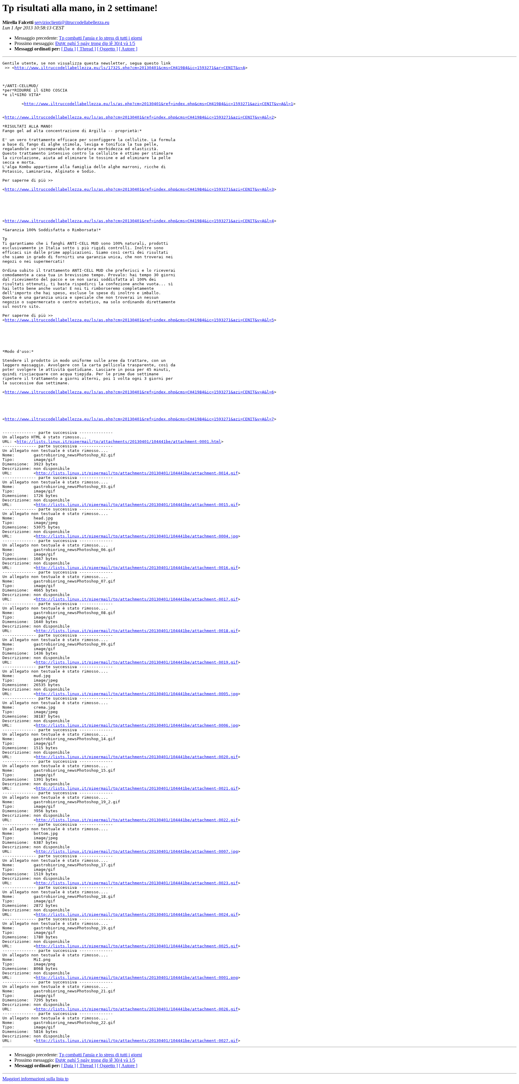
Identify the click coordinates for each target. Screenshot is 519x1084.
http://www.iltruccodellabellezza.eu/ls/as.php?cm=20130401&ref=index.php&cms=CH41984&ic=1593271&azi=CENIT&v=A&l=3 (139, 189)
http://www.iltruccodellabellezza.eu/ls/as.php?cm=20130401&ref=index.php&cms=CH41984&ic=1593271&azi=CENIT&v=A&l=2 (139, 117)
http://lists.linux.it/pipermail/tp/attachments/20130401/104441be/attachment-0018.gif (137, 630)
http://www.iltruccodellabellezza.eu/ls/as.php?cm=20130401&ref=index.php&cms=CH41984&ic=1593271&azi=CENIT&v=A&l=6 (139, 392)
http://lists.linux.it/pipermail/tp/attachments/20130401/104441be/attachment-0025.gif (137, 946)
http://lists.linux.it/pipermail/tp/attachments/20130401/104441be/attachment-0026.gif (137, 1009)
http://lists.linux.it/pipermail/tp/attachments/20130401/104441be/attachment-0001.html (119, 441)
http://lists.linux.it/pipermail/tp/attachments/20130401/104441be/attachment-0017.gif (137, 599)
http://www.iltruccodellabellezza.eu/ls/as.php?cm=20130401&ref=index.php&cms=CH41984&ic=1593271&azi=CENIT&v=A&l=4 (139, 221)
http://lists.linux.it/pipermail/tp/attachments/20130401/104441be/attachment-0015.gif (137, 504)
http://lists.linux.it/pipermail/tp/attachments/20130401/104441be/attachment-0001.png (137, 977)
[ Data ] (68, 48)
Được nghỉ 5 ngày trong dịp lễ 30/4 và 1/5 (95, 43)
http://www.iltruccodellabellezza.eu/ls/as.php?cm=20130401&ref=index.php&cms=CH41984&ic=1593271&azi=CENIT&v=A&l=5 (139, 320)
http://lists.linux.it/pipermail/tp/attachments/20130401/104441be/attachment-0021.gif (137, 788)
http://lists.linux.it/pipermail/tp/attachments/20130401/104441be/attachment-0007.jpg (137, 851)
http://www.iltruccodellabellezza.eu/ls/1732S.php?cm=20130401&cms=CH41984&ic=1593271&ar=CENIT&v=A (129, 67)
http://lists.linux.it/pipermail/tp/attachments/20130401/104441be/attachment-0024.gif (137, 914)
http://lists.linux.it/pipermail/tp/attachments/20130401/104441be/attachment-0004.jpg (137, 536)
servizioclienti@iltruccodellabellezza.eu (72, 22)
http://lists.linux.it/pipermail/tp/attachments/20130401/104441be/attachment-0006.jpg (137, 725)
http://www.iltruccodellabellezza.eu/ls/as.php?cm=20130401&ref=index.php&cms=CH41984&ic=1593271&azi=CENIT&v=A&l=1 (158, 103)
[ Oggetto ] (107, 48)
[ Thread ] (86, 48)
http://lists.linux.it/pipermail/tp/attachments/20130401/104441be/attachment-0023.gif (137, 883)
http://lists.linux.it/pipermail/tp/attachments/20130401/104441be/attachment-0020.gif (137, 757)
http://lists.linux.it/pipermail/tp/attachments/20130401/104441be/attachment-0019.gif (137, 662)
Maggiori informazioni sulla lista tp (35, 1078)
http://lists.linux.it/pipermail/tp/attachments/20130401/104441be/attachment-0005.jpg (137, 694)
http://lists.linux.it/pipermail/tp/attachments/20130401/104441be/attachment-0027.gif (137, 1040)
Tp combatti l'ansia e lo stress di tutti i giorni (100, 38)
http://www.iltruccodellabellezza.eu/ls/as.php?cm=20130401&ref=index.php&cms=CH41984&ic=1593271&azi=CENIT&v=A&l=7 (139, 419)
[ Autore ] (128, 48)
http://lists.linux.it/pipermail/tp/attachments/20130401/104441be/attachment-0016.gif (137, 567)
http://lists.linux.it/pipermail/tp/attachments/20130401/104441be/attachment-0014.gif (137, 473)
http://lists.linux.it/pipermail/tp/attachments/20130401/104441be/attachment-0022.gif (137, 820)
